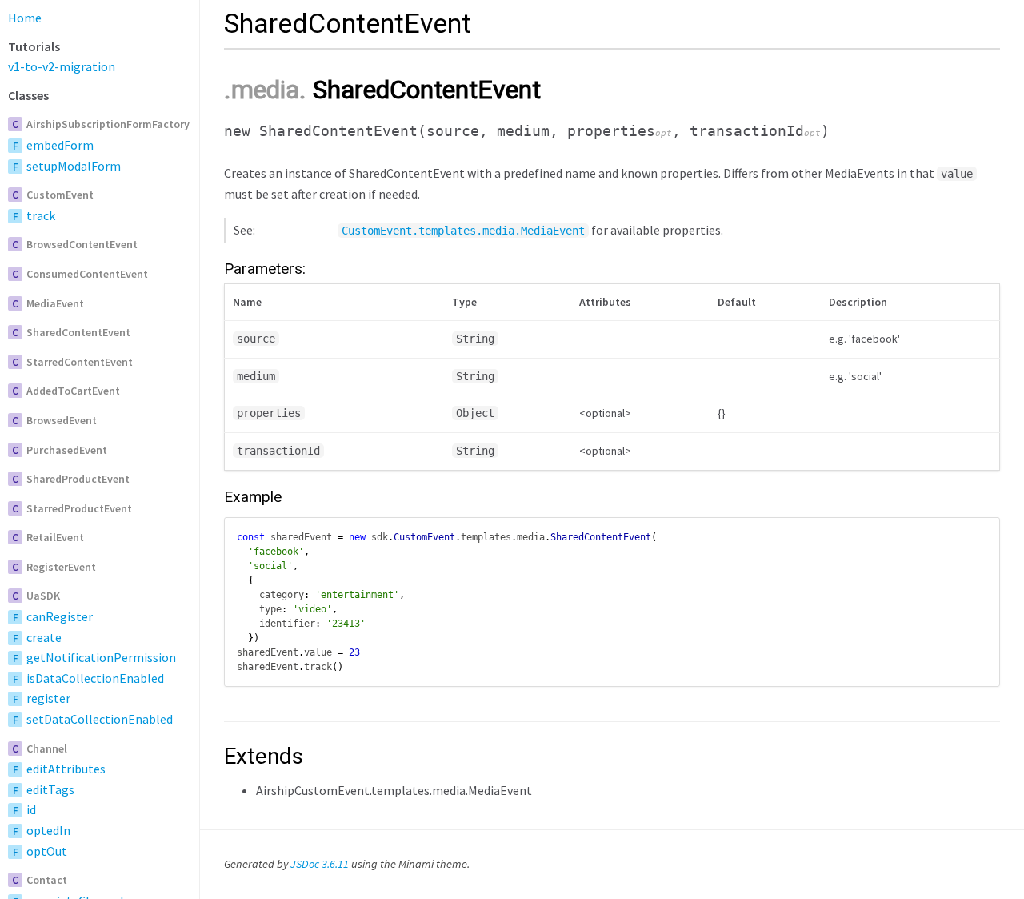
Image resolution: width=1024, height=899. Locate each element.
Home (25, 18)
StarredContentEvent (79, 362)
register (48, 698)
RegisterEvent (61, 567)
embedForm (60, 145)
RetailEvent (55, 537)
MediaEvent (55, 303)
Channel (46, 748)
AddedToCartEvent (73, 390)
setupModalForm (73, 166)
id (31, 809)
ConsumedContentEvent (87, 274)
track (40, 215)
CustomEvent (60, 194)
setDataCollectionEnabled (99, 719)
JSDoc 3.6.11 (319, 864)
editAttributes (66, 769)
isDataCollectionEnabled (95, 678)
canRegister (59, 616)
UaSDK (43, 595)
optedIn (48, 830)
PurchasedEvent (66, 450)
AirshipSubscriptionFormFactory (108, 124)
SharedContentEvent (78, 332)
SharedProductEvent (78, 479)
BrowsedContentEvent (82, 244)
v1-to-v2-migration (61, 66)
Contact (46, 880)
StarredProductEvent (79, 508)
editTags (50, 789)
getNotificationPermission (101, 657)
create (44, 637)
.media (261, 89)
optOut (46, 851)
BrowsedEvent (61, 420)
